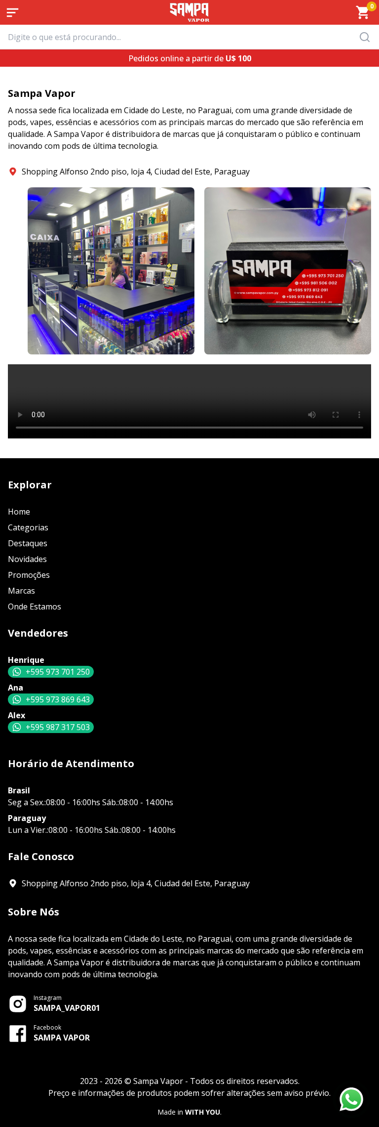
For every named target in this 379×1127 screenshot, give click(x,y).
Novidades (27, 559)
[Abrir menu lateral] (12, 12)
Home (19, 511)
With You (202, 1112)
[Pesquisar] (367, 37)
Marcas (21, 590)
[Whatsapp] (351, 1099)
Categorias (28, 527)
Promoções (29, 574)
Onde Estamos (34, 606)
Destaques (27, 543)
